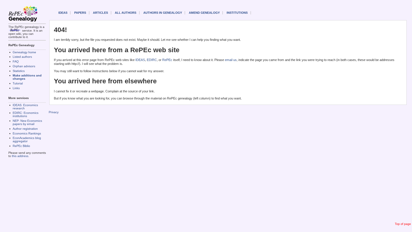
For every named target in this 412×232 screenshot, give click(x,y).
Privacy (54, 112)
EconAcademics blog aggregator (27, 139)
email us (231, 60)
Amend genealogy (204, 12)
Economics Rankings (27, 133)
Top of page (403, 224)
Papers (80, 12)
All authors (125, 12)
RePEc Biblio (21, 146)
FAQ (16, 61)
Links (16, 88)
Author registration (25, 128)
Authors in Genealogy (162, 12)
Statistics (19, 71)
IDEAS (62, 12)
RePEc (167, 60)
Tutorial (18, 83)
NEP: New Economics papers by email (27, 122)
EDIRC (152, 60)
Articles (100, 12)
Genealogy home (24, 52)
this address (20, 156)
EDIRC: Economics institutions (25, 114)
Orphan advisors (24, 66)
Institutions (237, 12)
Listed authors (22, 56)
